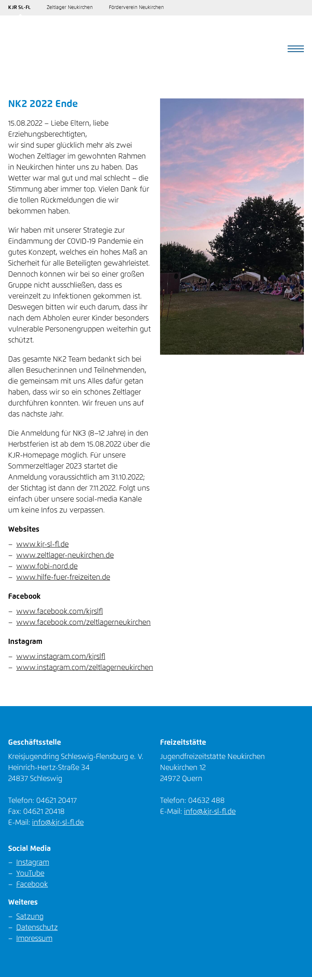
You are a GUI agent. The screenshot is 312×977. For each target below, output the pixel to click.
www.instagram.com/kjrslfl (60, 657)
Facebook (32, 884)
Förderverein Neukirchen (136, 7)
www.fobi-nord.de (47, 566)
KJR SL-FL (19, 7)
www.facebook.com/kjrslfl (59, 611)
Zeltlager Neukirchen (70, 7)
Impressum (34, 938)
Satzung (29, 916)
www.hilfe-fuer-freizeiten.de (63, 577)
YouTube (30, 873)
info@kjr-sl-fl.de (58, 823)
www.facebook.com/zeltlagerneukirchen (83, 622)
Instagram (32, 862)
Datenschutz (37, 927)
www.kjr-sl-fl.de (42, 544)
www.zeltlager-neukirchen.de (65, 555)
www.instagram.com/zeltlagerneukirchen (84, 668)
